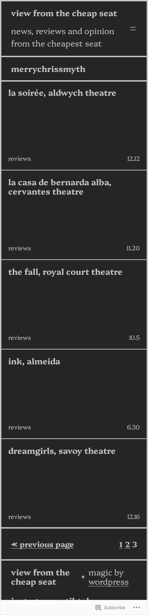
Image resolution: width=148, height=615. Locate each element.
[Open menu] (133, 28)
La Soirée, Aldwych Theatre (62, 92)
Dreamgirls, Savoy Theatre (62, 450)
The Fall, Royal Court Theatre (65, 271)
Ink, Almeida (34, 361)
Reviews (19, 158)
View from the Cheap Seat (64, 12)
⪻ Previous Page (42, 544)
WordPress (108, 581)
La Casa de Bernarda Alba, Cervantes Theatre (60, 186)
